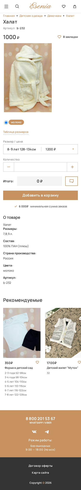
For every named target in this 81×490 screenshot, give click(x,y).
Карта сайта (40, 472)
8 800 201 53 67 (40, 418)
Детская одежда (31, 16)
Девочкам (54, 16)
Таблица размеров (16, 132)
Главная (9, 16)
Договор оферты (41, 466)
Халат (70, 16)
